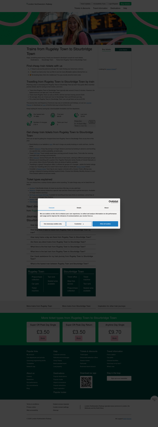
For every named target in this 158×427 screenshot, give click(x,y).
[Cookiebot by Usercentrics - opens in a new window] (110, 201)
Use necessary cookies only (53, 224)
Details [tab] (79, 208)
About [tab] (106, 208)
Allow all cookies (105, 224)
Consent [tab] (51, 208)
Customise (78, 224)
